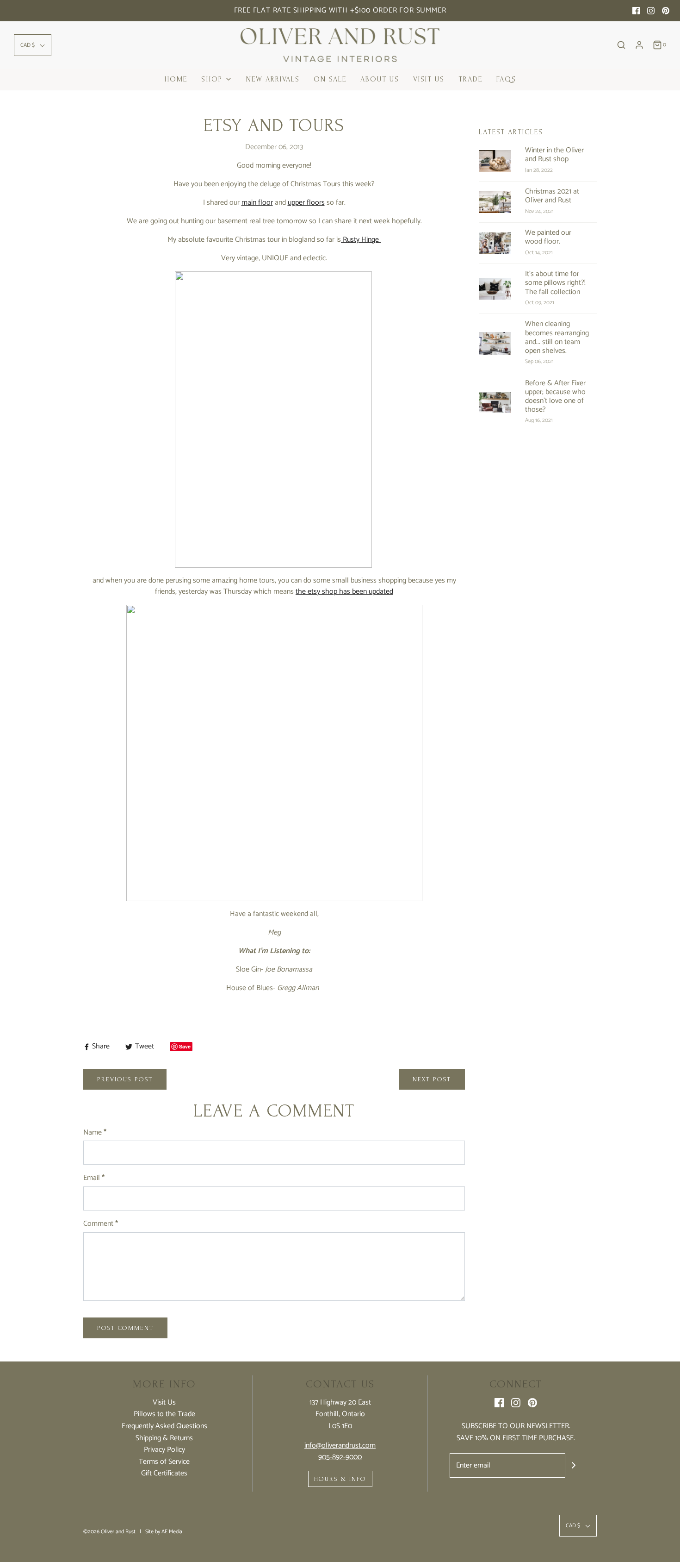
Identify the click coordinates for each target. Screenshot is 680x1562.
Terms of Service (164, 1462)
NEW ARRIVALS (273, 79)
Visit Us (429, 79)
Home (175, 79)
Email (94, 1178)
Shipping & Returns (164, 1438)
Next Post (432, 1079)
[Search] (621, 45)
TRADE (470, 79)
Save (185, 1046)
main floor (257, 202)
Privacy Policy (164, 1450)
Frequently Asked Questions (164, 1426)
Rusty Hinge (361, 239)
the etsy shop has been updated (344, 591)
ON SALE (330, 79)
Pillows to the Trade (164, 1414)
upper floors (306, 202)
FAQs (506, 79)
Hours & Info (340, 1478)
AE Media (171, 1531)
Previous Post (125, 1079)
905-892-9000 (340, 1457)
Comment (100, 1224)
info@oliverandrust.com (340, 1445)
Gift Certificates (164, 1474)
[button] (32, 45)
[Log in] (639, 45)
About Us (379, 79)
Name (94, 1133)
